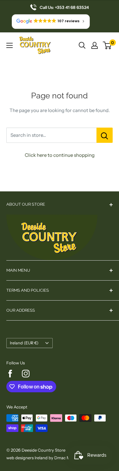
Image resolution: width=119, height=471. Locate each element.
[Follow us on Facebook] (10, 373)
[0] (107, 45)
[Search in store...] (104, 135)
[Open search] (82, 45)
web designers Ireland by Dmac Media (42, 457)
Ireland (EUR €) (24, 343)
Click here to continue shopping (60, 155)
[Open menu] (9, 45)
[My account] (94, 45)
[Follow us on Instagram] (26, 373)
